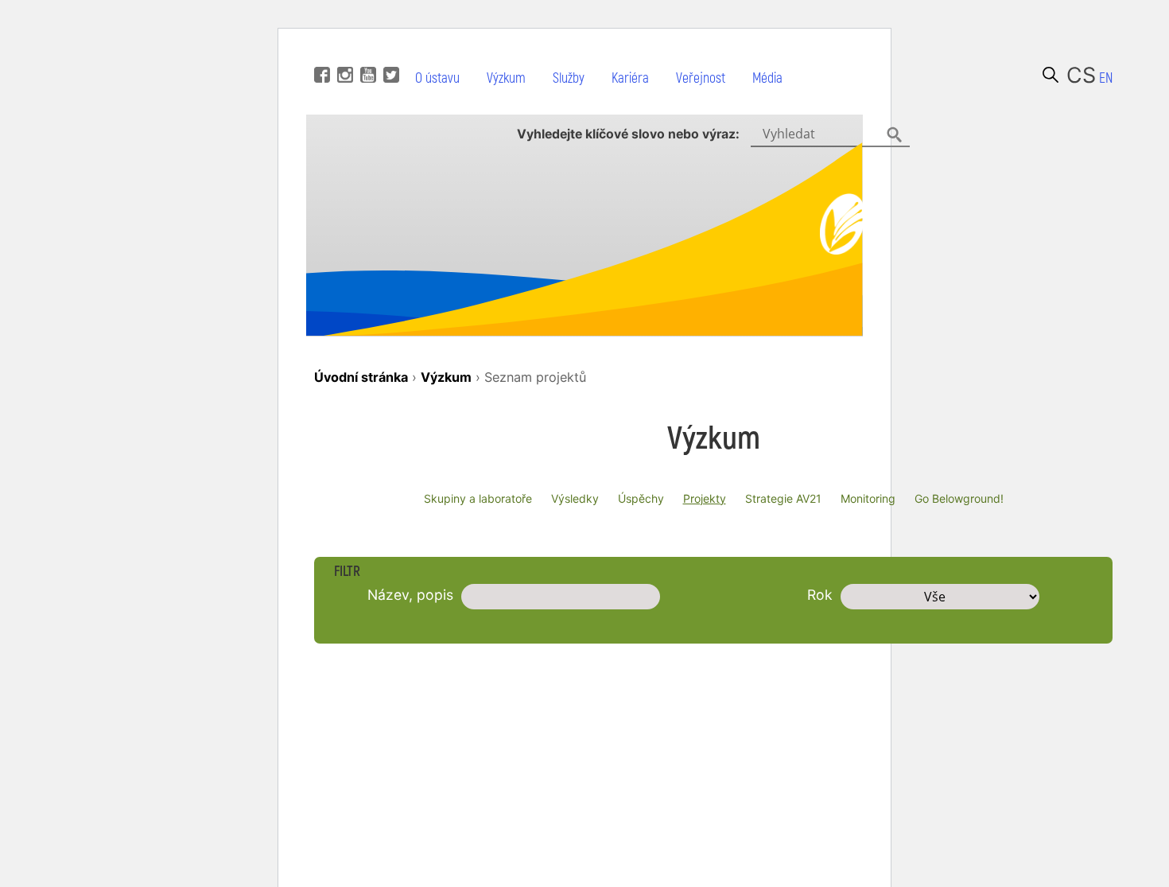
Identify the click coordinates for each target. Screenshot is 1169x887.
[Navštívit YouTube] (366, 51)
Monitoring (868, 498)
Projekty (704, 498)
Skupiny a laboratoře (478, 498)
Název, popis (410, 594)
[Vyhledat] (1050, 75)
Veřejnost (700, 78)
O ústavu (437, 78)
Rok (820, 594)
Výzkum (506, 78)
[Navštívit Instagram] (343, 51)
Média (767, 78)
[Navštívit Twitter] (389, 51)
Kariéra (630, 78)
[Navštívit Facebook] (320, 51)
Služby (568, 78)
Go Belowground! (959, 498)
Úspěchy (641, 498)
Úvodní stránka (361, 377)
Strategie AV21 (783, 498)
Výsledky (575, 498)
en (1106, 78)
